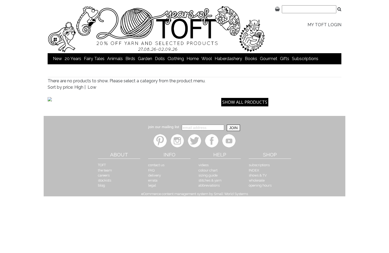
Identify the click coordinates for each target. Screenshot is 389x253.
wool (206, 58)
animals (115, 58)
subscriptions (305, 58)
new (57, 58)
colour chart (208, 170)
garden (145, 58)
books (251, 58)
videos (203, 165)
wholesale (257, 180)
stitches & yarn (209, 180)
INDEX (254, 170)
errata (152, 180)
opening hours (260, 185)
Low (92, 87)
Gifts (284, 58)
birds (130, 58)
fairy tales (94, 58)
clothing (176, 58)
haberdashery (228, 58)
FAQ (151, 170)
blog (101, 185)
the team (105, 170)
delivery (154, 175)
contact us (156, 165)
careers (104, 175)
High (78, 87)
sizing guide (208, 175)
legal (152, 185)
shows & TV (258, 175)
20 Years (73, 58)
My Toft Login (324, 24)
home (193, 58)
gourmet (268, 58)
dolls (160, 58)
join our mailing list (163, 127)
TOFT (102, 165)
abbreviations (209, 185)
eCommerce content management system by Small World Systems (194, 194)
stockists (104, 180)
